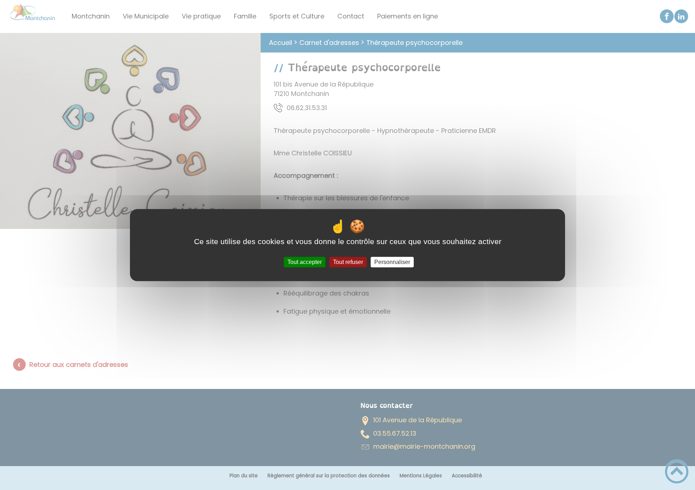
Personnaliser (392, 262)
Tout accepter (304, 262)
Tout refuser (348, 262)
